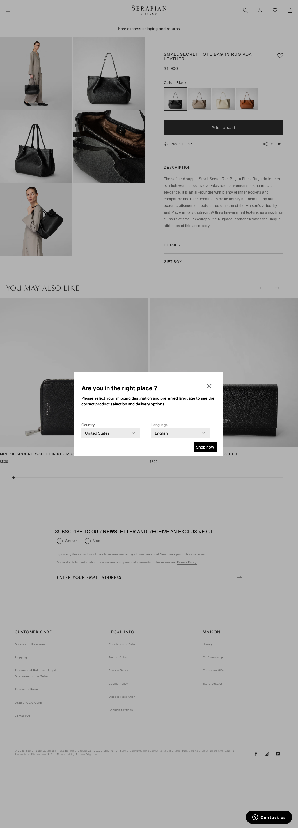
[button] (209, 386)
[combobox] (97, 433)
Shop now (205, 447)
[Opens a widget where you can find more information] (269, 818)
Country (88, 425)
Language (159, 425)
